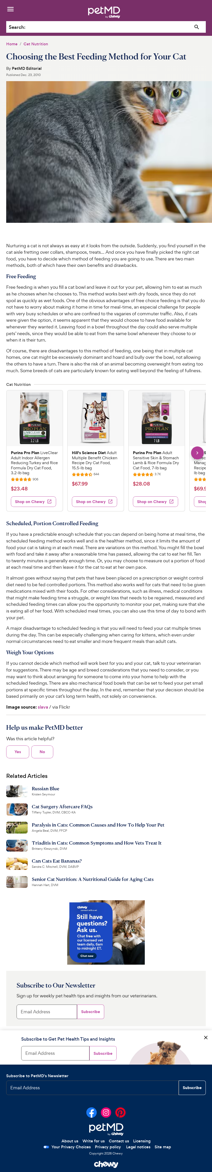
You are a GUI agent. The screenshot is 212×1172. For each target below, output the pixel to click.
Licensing (141, 1141)
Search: (17, 27)
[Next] (197, 453)
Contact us (119, 1141)
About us (70, 1141)
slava (43, 707)
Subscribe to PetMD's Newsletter (37, 1075)
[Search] (197, 27)
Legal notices (138, 1146)
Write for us (93, 1141)
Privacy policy (108, 1146)
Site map (163, 1146)
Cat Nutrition (36, 43)
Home (12, 43)
